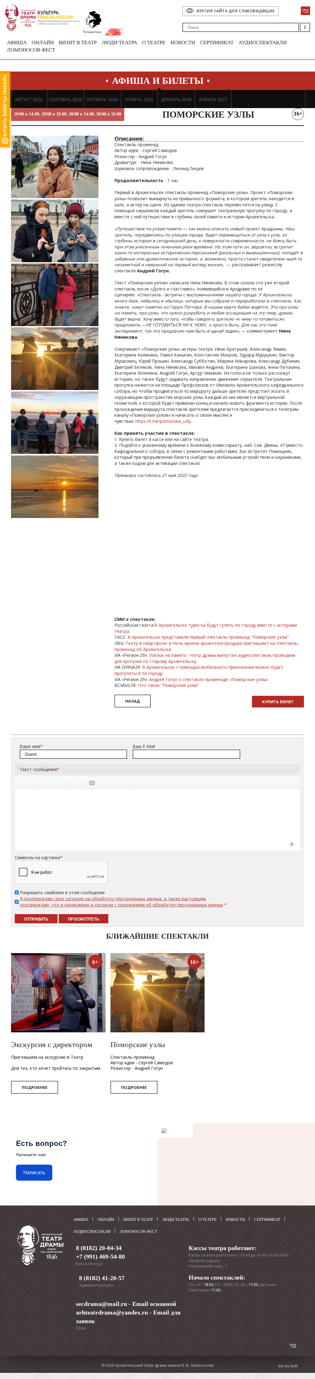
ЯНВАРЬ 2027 (213, 99)
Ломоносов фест (31, 50)
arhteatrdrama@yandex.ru (112, 1312)
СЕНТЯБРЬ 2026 (65, 99)
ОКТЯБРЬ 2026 (102, 99)
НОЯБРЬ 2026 (139, 99)
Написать (34, 1172)
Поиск (305, 27)
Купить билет (278, 701)
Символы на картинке (39, 857)
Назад (132, 701)
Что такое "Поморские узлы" (168, 685)
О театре (153, 42)
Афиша (17, 42)
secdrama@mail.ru (101, 1303)
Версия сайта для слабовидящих (236, 11)
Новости (182, 42)
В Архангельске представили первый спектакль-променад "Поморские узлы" (208, 637)
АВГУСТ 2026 (28, 99)
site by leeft (288, 1366)
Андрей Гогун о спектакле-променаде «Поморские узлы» (208, 679)
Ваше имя (31, 746)
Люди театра (119, 42)
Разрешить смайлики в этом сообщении (62, 892)
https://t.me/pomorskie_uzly (163, 421)
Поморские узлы (137, 1044)
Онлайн (43, 42)
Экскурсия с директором (51, 1044)
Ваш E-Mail (144, 746)
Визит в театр (78, 42)
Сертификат (216, 42)
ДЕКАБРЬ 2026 (176, 99)
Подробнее (34, 1087)
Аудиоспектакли (262, 42)
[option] (28, 99)
